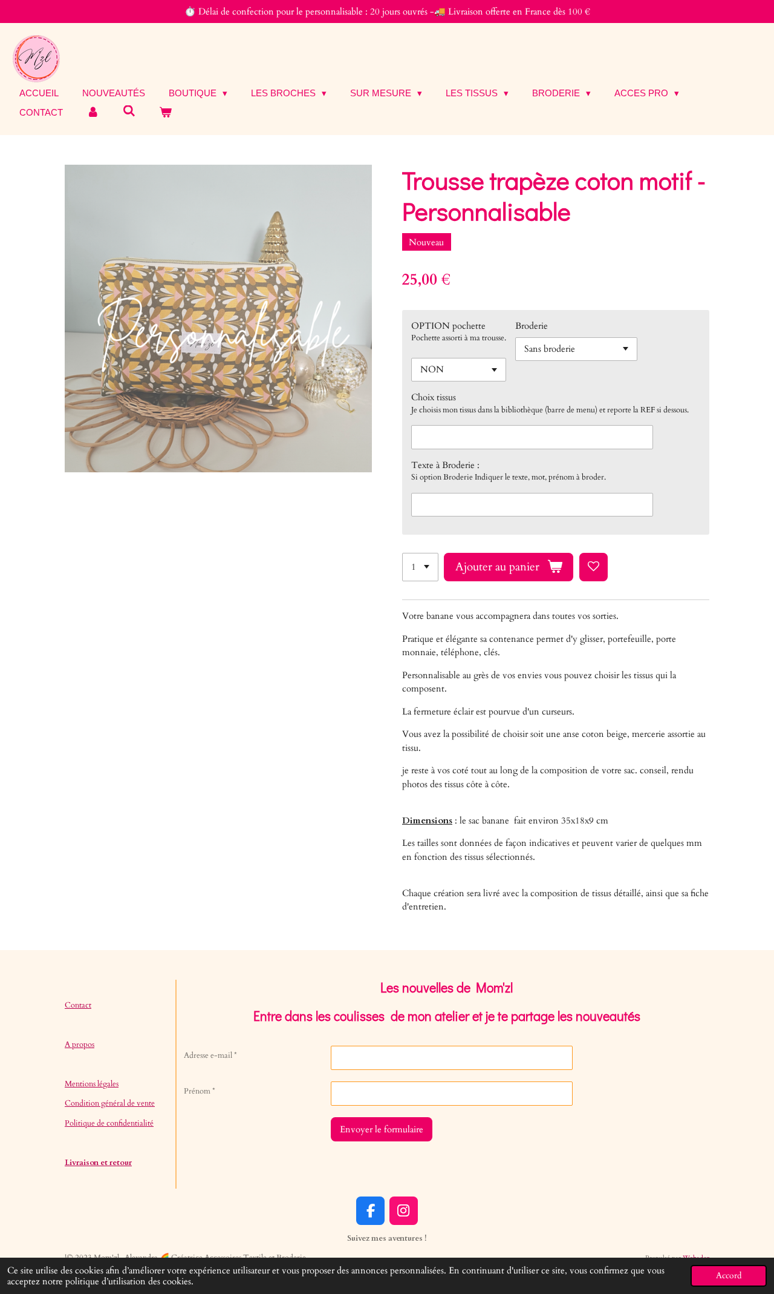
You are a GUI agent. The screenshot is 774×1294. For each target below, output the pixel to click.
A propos (79, 1044)
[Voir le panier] (165, 113)
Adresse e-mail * (210, 1055)
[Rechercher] (129, 111)
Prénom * (199, 1091)
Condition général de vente (110, 1103)
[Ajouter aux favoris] (593, 567)
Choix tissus (433, 397)
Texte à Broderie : (445, 465)
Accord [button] (728, 1275)
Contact (78, 1005)
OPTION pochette (448, 326)
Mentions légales (92, 1083)
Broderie (531, 326)
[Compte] (92, 113)
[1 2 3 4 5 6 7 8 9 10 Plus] (420, 567)
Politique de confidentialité (109, 1123)
